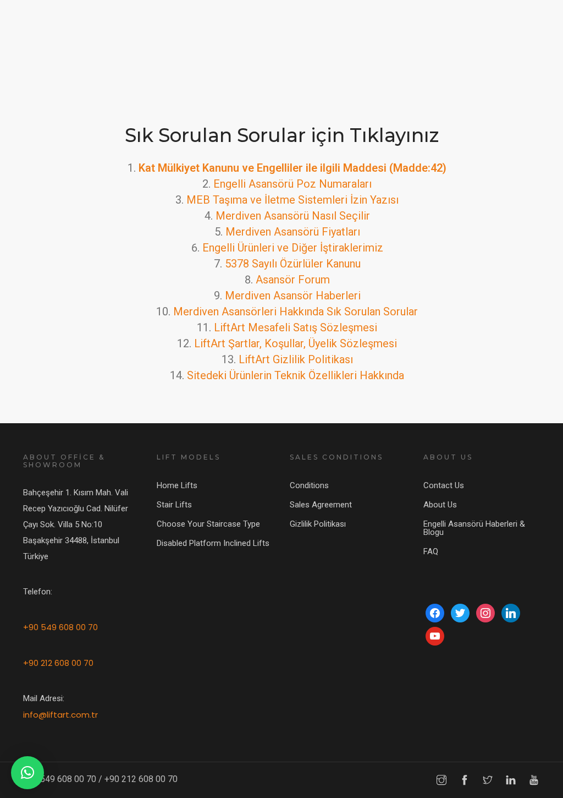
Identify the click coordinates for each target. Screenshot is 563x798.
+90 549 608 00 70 (60, 627)
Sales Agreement (321, 505)
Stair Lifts (174, 505)
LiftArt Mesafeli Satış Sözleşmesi (295, 327)
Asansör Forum (293, 279)
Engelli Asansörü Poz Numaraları (292, 183)
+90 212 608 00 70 (58, 663)
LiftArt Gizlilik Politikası (296, 359)
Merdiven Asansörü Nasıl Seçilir (293, 215)
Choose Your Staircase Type (208, 524)
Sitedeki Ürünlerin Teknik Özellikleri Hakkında (295, 375)
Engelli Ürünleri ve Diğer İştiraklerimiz (292, 247)
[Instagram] (485, 612)
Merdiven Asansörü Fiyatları (292, 231)
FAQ (430, 551)
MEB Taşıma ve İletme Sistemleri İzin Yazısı (292, 199)
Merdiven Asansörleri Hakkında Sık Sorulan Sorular (295, 311)
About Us (440, 505)
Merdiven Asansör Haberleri (293, 295)
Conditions (309, 485)
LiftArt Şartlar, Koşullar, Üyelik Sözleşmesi (295, 343)
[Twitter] (460, 612)
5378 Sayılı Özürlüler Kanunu (293, 263)
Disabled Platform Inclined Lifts (213, 543)
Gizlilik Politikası (318, 524)
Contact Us (443, 485)
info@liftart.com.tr (60, 714)
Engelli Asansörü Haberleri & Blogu (474, 528)
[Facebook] (435, 612)
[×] (27, 772)
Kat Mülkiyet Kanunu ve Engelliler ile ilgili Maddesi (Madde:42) (292, 167)
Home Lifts (177, 485)
